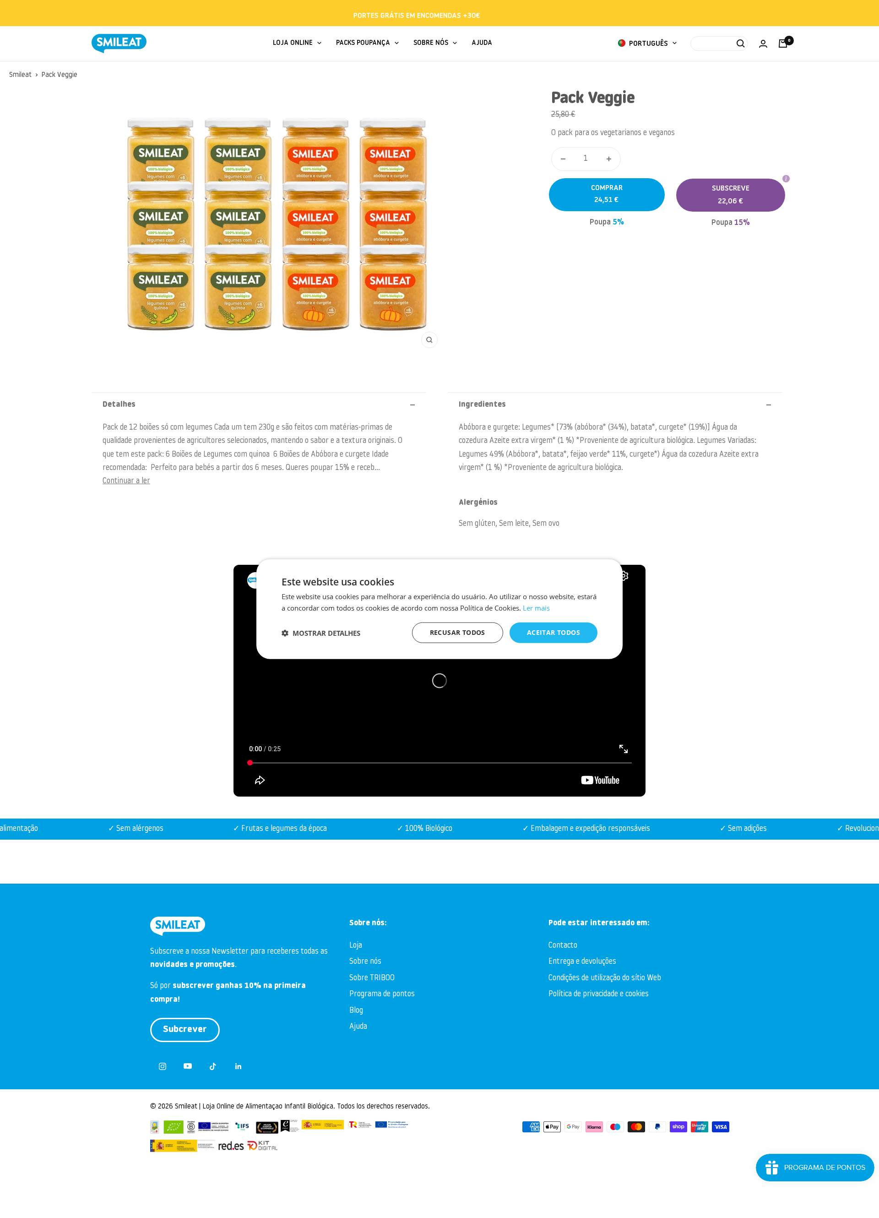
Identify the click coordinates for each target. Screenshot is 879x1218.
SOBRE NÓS (430, 43)
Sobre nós (365, 962)
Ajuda (358, 1027)
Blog (356, 1011)
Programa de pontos (382, 994)
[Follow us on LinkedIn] (238, 1066)
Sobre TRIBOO (372, 978)
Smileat (20, 75)
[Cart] (782, 43)
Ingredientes (482, 405)
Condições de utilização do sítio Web (604, 978)
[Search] (719, 43)
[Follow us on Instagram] (162, 1066)
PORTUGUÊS (647, 44)
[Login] (763, 44)
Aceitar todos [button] (553, 632)
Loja (355, 946)
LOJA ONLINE (293, 43)
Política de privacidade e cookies (598, 994)
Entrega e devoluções (582, 962)
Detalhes (119, 405)
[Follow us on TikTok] (213, 1066)
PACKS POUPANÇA (363, 43)
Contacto (562, 946)
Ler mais (536, 607)
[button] (321, 632)
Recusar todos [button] (457, 632)
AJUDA (482, 43)
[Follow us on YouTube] (188, 1066)
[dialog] (439, 609)
